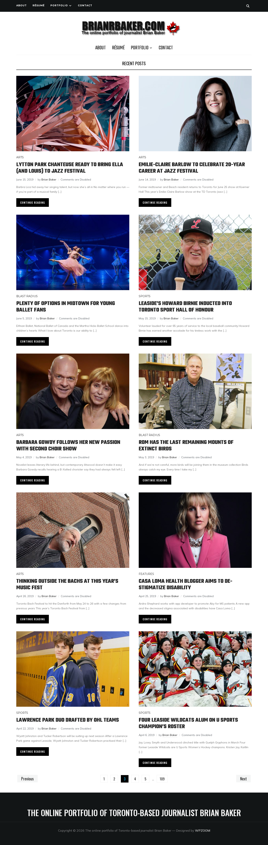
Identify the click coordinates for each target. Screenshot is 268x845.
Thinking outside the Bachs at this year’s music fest (67, 584)
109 (162, 778)
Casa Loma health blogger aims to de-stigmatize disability (185, 584)
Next (243, 779)
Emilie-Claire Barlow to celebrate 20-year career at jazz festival (192, 167)
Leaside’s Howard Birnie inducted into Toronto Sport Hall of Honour (185, 306)
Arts (20, 157)
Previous (27, 779)
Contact (85, 5)
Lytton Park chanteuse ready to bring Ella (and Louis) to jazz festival (69, 167)
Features (146, 574)
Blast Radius (27, 296)
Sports (144, 296)
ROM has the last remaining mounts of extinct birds (186, 445)
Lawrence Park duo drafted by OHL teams (67, 720)
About (21, 5)
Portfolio (59, 5)
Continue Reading (32, 202)
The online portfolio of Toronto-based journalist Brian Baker (134, 812)
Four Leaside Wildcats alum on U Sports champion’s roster (188, 723)
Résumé (39, 5)
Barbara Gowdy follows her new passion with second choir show (68, 445)
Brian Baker (48, 179)
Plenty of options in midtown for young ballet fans (65, 306)
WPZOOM (202, 830)
